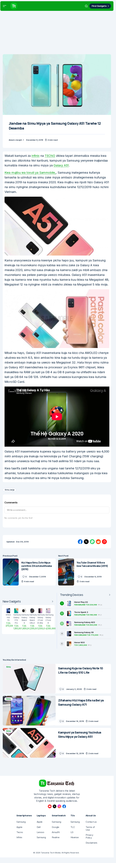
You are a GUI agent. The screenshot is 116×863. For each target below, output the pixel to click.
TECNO (50, 156)
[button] (4, 6)
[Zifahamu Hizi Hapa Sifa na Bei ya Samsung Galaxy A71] (29, 711)
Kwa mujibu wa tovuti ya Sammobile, (30, 172)
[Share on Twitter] (86, 542)
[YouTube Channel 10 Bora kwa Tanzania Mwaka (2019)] (66, 572)
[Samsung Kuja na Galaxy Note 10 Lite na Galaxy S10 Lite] (29, 678)
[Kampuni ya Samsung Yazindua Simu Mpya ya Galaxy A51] (29, 743)
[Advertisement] (58, 33)
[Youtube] (49, 806)
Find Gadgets (99, 6)
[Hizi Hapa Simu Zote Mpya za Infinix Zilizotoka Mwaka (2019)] (11, 572)
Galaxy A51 (61, 165)
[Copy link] (104, 542)
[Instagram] (59, 806)
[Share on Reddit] (98, 542)
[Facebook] (64, 806)
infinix (36, 156)
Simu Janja (9, 489)
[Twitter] (54, 806)
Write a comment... (17, 510)
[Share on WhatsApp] (92, 542)
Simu (8, 667)
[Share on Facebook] (80, 542)
